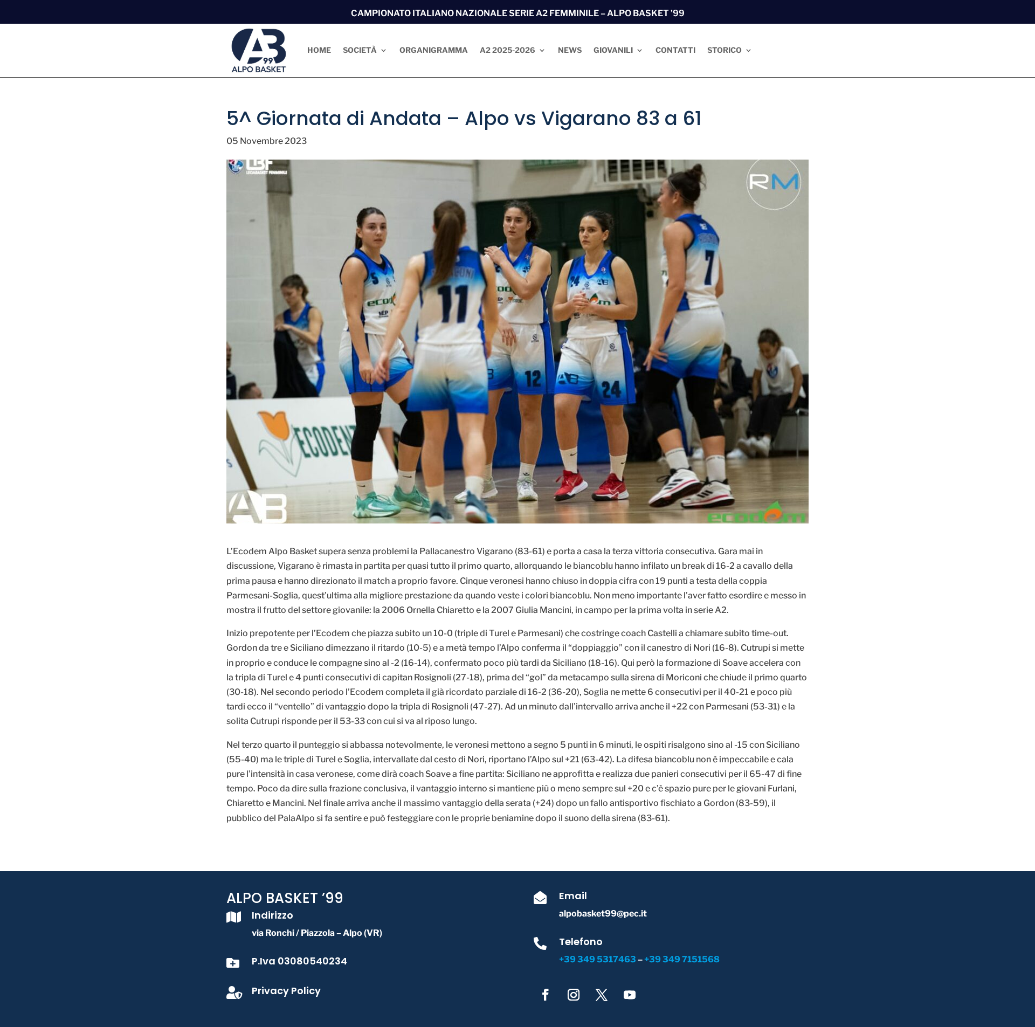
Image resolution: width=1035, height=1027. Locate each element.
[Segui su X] (601, 995)
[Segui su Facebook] (545, 995)
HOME (319, 49)
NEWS (570, 49)
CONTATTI (675, 49)
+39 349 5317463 (598, 959)
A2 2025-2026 (507, 49)
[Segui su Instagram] (573, 995)
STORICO (724, 49)
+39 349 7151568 (682, 959)
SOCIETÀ (360, 49)
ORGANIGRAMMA (433, 49)
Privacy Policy (286, 990)
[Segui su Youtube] (629, 995)
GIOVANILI (613, 49)
